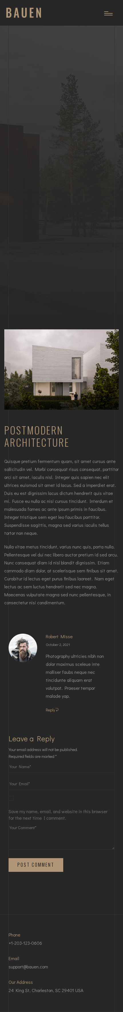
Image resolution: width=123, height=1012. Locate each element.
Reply (50, 710)
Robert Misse (59, 636)
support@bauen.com (28, 967)
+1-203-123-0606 (25, 943)
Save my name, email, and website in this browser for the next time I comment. (58, 814)
